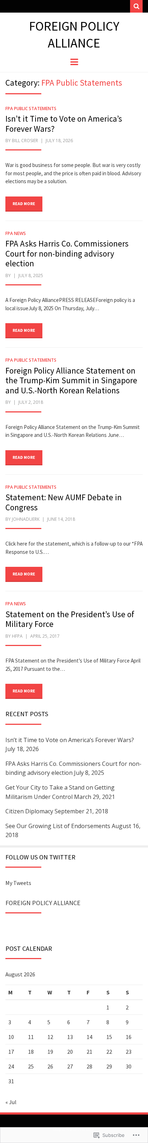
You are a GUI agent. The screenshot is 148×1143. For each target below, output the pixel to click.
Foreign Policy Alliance (74, 34)
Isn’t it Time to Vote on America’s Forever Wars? (63, 123)
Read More (24, 203)
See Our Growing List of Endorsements (57, 826)
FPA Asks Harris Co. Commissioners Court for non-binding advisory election (67, 253)
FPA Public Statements (30, 108)
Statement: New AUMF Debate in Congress (63, 502)
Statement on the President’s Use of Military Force (69, 619)
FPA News (15, 233)
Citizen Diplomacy (29, 811)
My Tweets (18, 882)
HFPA (17, 636)
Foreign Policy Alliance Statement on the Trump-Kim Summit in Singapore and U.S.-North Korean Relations (71, 380)
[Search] (136, 6)
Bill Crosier (25, 140)
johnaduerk (26, 519)
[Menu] (74, 61)
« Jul (11, 1102)
